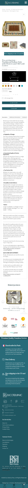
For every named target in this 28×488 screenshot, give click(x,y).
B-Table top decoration (17, 9)
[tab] (4, 117)
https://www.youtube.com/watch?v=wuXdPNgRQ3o (11, 249)
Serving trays (5, 11)
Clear (10, 91)
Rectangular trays (14, 11)
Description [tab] (4, 117)
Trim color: (4, 83)
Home (3, 9)
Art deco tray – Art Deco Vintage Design (14, 308)
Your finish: (4, 88)
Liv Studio (11, 483)
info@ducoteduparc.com (10, 415)
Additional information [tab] (15, 117)
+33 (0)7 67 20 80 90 (9, 412)
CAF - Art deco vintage (14, 307)
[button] (3, 29)
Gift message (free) (8, 98)
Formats (8, 9)
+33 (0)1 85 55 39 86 (9, 410)
